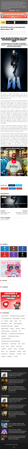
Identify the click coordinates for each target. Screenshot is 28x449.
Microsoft (12, 328)
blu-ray (2, 346)
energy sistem (12, 351)
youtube (16, 356)
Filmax (10, 323)
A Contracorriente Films (6, 318)
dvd (7, 351)
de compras (21, 348)
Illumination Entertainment (7, 326)
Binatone (6, 321)
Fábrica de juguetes (18, 323)
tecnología (19, 353)
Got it (17, 10)
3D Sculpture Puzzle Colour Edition (17, 315)
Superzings (3, 336)
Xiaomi (23, 343)
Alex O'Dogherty (16, 318)
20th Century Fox (4, 315)
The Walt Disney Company (13, 336)
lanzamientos (6, 32)
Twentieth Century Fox (6, 338)
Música (17, 32)
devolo (2, 351)
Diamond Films (4, 323)
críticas (15, 348)
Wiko (19, 343)
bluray (7, 346)
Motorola (18, 328)
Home (3, 22)
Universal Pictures (5, 343)
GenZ (2, 32)
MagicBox (17, 326)
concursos (10, 348)
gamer (24, 351)
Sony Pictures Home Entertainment (16, 333)
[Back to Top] (14, 447)
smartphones (12, 353)
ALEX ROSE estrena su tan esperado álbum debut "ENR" (14, 204)
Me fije (14, 32)
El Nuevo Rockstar (20, 31)
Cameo (15, 321)
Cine (20, 321)
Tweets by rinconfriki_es (6, 283)
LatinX (11, 32)
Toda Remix (18, 34)
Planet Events (14, 331)
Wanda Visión (13, 343)
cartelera (12, 346)
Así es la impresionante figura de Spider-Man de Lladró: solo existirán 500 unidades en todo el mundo (17, 374)
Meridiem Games (4, 328)
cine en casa (19, 346)
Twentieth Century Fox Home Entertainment (10, 341)
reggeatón (10, 34)
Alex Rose (14, 31)
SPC (20, 331)
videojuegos (9, 356)
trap (22, 34)
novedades (21, 32)
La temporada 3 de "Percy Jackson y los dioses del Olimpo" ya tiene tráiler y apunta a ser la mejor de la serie (17, 381)
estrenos (19, 351)
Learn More (12, 10)
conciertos (3, 348)
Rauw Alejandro (4, 34)
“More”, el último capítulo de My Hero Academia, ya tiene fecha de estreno (16, 425)
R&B (25, 32)
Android (23, 318)
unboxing (3, 356)
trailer (24, 353)
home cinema (4, 353)
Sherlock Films (4, 333)
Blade (11, 321)
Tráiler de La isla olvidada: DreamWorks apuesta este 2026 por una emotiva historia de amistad (17, 431)
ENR (25, 31)
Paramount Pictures (5, 331)
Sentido (14, 34)
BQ (2, 321)
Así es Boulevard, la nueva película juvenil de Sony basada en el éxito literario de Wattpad (17, 437)
